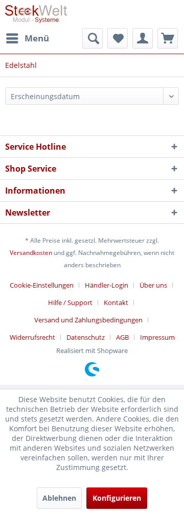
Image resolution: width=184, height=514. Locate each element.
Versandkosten (31, 252)
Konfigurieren (117, 498)
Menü (37, 38)
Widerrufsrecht (32, 337)
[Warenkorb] (167, 38)
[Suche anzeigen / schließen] (92, 38)
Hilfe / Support (70, 302)
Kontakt (116, 302)
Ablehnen (59, 498)
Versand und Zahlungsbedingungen (88, 319)
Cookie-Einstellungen (42, 285)
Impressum (157, 337)
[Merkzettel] (117, 38)
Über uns (153, 285)
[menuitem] (27, 38)
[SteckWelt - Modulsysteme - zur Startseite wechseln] (36, 14)
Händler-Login (106, 285)
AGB (122, 337)
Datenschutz (85, 337)
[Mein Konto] (142, 38)
